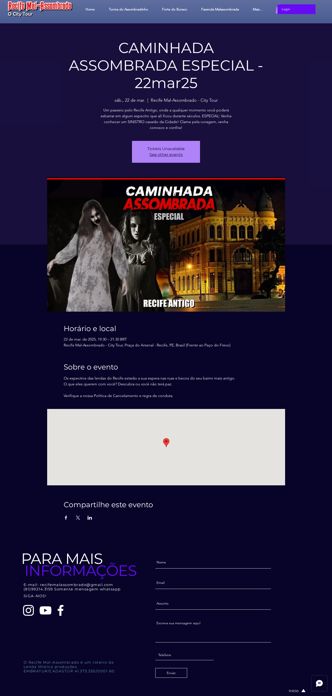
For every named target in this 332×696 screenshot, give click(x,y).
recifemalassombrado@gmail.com (76, 584)
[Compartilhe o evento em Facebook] (66, 518)
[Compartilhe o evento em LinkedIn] (89, 518)
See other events (166, 154)
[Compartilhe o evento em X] (78, 518)
